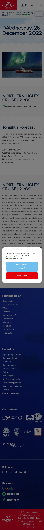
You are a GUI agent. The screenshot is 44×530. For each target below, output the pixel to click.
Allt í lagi (22, 276)
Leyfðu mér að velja (22, 266)
